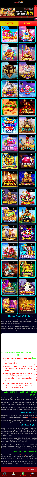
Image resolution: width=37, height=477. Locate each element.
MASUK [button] (4, 476)
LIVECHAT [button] (32, 476)
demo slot (7, 320)
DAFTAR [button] (9, 23)
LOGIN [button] (28, 23)
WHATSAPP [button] (23, 476)
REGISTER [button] (14, 476)
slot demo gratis (23, 455)
